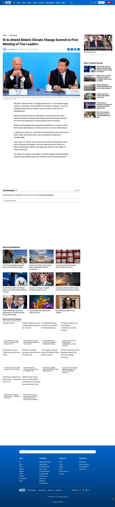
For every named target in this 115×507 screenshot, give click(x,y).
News (4, 35)
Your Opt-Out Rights (57, 502)
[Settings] (109, 48)
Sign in (101, 2)
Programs (43, 458)
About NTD (83, 458)
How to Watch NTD (84, 464)
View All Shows (43, 483)
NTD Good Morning (44, 471)
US (20, 462)
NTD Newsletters (83, 466)
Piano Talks (42, 478)
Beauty (61, 466)
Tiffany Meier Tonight (45, 462)
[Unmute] (110, 44)
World (20, 466)
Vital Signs (42, 481)
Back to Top (112, 498)
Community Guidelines (46, 195)
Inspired (61, 473)
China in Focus (43, 469)
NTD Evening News (44, 466)
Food (60, 462)
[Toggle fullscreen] (106, 48)
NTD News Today (43, 473)
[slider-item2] (94, 54)
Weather (21, 471)
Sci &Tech (21, 476)
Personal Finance (64, 471)
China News (13, 35)
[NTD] (22, 490)
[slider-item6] (101, 54)
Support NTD (82, 469)
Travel (61, 464)
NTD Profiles (82, 462)
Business (21, 469)
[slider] (98, 46)
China (20, 464)
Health (21, 473)
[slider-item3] (96, 54)
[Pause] (86, 48)
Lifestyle (62, 458)
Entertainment (23, 478)
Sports (21, 481)
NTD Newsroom (13, 49)
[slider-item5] (99, 54)
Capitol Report (43, 464)
